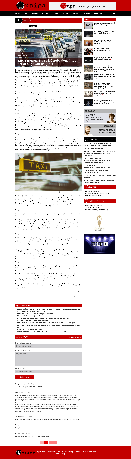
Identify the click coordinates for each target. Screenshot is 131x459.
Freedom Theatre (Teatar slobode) (96, 210)
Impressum (40, 452)
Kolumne (54, 13)
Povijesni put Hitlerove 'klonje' (94, 205)
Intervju (76, 13)
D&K (25, 13)
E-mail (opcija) (20, 368)
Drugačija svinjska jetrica (93, 195)
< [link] (41, 443)
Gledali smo (97, 13)
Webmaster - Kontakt (55, 452)
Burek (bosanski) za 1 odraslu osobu (97, 193)
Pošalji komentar (25, 377)
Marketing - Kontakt (72, 452)
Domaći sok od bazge (92, 191)
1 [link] (46, 443)
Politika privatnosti (90, 452)
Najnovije (89, 19)
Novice (17, 13)
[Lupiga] (31, 5)
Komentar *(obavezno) (22, 350)
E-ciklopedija (94, 201)
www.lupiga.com (70, 454)
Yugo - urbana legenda (92, 207)
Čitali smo (86, 13)
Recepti (90, 187)
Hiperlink (45, 13)
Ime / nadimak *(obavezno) (24, 343)
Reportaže (65, 13)
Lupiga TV (34, 13)
